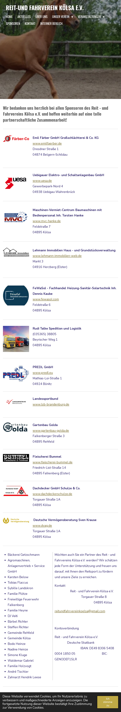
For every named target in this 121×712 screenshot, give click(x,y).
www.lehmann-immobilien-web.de (57, 256)
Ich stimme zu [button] (107, 702)
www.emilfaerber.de (47, 143)
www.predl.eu (43, 373)
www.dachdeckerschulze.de (52, 494)
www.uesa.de (42, 181)
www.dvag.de (42, 526)
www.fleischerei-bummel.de (52, 462)
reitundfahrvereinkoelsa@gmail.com (80, 611)
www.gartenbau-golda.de (51, 431)
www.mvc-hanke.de (47, 221)
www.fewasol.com (46, 299)
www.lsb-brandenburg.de (51, 404)
